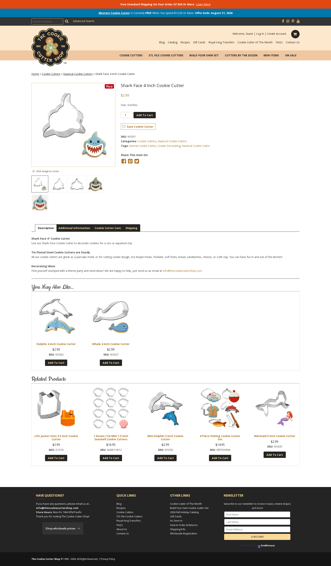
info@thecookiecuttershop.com (182, 271)
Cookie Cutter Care (108, 228)
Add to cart (144, 115)
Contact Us (293, 42)
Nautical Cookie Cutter (196, 146)
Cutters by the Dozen (241, 55)
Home (35, 74)
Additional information (74, 228)
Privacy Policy (108, 559)
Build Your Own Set (204, 55)
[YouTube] (298, 21)
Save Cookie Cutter (140, 126)
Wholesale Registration (183, 533)
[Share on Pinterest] (130, 161)
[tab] (46, 228)
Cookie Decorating (168, 146)
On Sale (291, 55)
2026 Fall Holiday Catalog (184, 512)
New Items (271, 55)
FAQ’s (279, 42)
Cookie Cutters (131, 55)
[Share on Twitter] (136, 161)
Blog (162, 42)
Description (46, 228)
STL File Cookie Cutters (166, 55)
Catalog (172, 42)
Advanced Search (83, 21)
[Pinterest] (293, 21)
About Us (121, 529)
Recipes (185, 42)
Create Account (276, 33)
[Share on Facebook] (123, 161)
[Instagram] (287, 21)
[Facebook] (283, 21)
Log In (260, 33)
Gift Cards (199, 42)
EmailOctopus (268, 546)
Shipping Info (177, 529)
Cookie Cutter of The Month (255, 42)
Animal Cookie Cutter (142, 146)
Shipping (131, 228)
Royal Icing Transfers (221, 42)
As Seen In (176, 520)
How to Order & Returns (184, 525)
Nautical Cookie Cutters (78, 74)
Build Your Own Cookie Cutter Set (189, 508)
